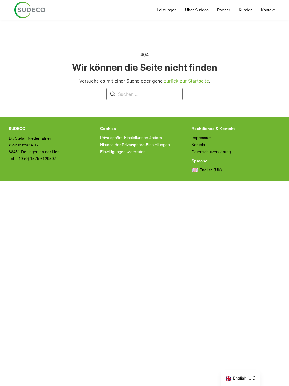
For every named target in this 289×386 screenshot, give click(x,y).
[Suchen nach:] (144, 94)
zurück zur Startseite (186, 81)
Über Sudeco (197, 10)
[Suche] (112, 95)
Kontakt (268, 10)
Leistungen (167, 10)
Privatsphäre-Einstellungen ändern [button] (131, 137)
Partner (223, 10)
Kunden (246, 10)
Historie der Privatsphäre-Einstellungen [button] (135, 144)
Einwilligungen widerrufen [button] (123, 151)
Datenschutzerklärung (211, 151)
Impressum (202, 137)
